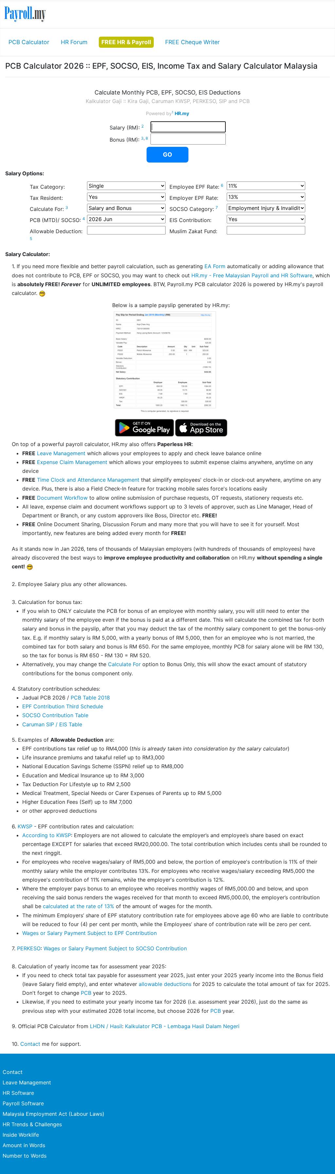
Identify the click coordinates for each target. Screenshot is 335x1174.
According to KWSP (46, 835)
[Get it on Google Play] (144, 428)
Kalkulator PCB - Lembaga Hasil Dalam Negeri (182, 1026)
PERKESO (29, 948)
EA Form (214, 266)
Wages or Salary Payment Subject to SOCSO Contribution (115, 948)
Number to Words (24, 1155)
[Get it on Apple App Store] (201, 428)
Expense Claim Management (72, 462)
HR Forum (74, 42)
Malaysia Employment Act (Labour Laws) (53, 1114)
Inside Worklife (21, 1134)
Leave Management (61, 453)
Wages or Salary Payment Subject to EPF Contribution (89, 933)
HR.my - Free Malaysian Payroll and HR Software (251, 275)
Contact (30, 1044)
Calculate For (124, 664)
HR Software (18, 1093)
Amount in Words (24, 1145)
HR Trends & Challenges (32, 1124)
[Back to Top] (323, 1162)
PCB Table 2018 (90, 697)
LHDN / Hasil (106, 1026)
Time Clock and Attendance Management (88, 479)
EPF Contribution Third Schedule (62, 706)
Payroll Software (23, 1103)
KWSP (25, 826)
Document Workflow (62, 497)
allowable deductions (165, 984)
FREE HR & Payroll (126, 42)
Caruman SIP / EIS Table (52, 724)
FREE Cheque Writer (192, 42)
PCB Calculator (29, 42)
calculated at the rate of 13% (78, 906)
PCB (86, 993)
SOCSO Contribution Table (55, 715)
